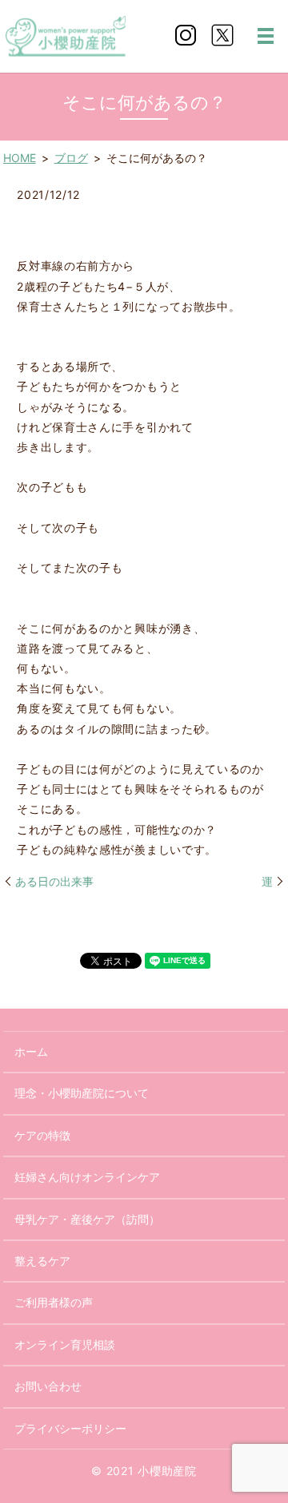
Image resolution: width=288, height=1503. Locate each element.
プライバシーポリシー (70, 1428)
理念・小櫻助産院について (81, 1093)
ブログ (71, 158)
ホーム (31, 1051)
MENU (266, 36)
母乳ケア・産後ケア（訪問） (87, 1219)
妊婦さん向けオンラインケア (87, 1177)
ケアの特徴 (42, 1135)
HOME (19, 158)
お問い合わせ (48, 1386)
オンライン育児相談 (64, 1344)
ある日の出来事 (54, 881)
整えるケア (42, 1260)
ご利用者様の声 (53, 1302)
